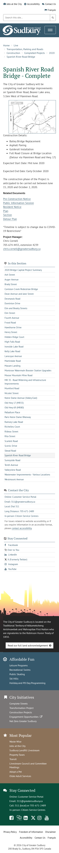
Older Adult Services (20, 776)
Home (6, 45)
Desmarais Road (12, 298)
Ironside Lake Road (14, 346)
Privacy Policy (10, 831)
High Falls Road (12, 341)
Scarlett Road (11, 441)
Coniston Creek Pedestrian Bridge (21, 289)
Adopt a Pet (15, 771)
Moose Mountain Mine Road (18, 375)
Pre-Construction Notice (17, 199)
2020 (52, 52)
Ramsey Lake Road (14, 421)
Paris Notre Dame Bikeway (18, 417)
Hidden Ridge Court (14, 337)
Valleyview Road (13, 469)
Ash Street (10, 274)
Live (16, 45)
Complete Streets (18, 703)
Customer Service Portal (30, 796)
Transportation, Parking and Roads (25, 49)
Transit (13, 759)
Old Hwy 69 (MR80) (14, 407)
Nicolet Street (12, 393)
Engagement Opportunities (24, 716)
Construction (13, 52)
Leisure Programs (18, 665)
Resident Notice (12, 207)
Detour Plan (10, 219)
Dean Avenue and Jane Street (19, 293)
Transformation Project (21, 707)
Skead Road (10, 450)
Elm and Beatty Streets (16, 308)
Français (52, 9)
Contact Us (50, 4)
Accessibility (33, 4)
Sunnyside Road (12, 460)
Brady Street (11, 284)
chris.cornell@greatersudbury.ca (21, 249)
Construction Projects (20, 712)
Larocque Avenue (13, 356)
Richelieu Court (12, 426)
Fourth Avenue (12, 317)
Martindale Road (13, 360)
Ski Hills (13, 678)
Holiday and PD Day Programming (27, 683)
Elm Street (10, 312)
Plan (5, 211)
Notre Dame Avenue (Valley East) (21, 397)
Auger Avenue (12, 279)
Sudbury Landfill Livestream (24, 750)
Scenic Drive (11, 445)
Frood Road (10, 322)
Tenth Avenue (11, 464)
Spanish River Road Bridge (21, 56)
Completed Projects (34, 52)
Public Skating (17, 674)
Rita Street (10, 436)
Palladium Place (12, 412)
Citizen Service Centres (33, 809)
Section (7, 215)
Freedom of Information (31, 831)
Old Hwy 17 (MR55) (14, 402)
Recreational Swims (20, 669)
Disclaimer (50, 831)
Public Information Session (18, 203)
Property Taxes (17, 754)
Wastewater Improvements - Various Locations (27, 474)
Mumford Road (12, 388)
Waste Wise (15, 741)
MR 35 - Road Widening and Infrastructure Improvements (25, 382)
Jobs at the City (14, 4)
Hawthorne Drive (13, 327)
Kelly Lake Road (12, 351)
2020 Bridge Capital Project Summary (23, 269)
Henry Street (11, 332)
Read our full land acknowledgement (28, 645)
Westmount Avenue (14, 479)
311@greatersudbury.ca (30, 801)
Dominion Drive (12, 303)
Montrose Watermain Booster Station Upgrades (28, 370)
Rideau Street (11, 431)
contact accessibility (22, 528)
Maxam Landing (12, 365)
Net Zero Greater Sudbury (23, 721)
